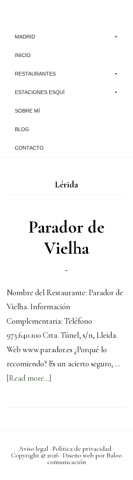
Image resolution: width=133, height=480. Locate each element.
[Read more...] (29, 378)
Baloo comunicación (84, 458)
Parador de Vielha (66, 237)
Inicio (23, 55)
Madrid (25, 37)
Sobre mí (27, 111)
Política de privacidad (82, 448)
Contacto (29, 148)
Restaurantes (35, 74)
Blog (22, 129)
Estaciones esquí (40, 92)
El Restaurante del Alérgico (66, 13)
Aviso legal (33, 448)
